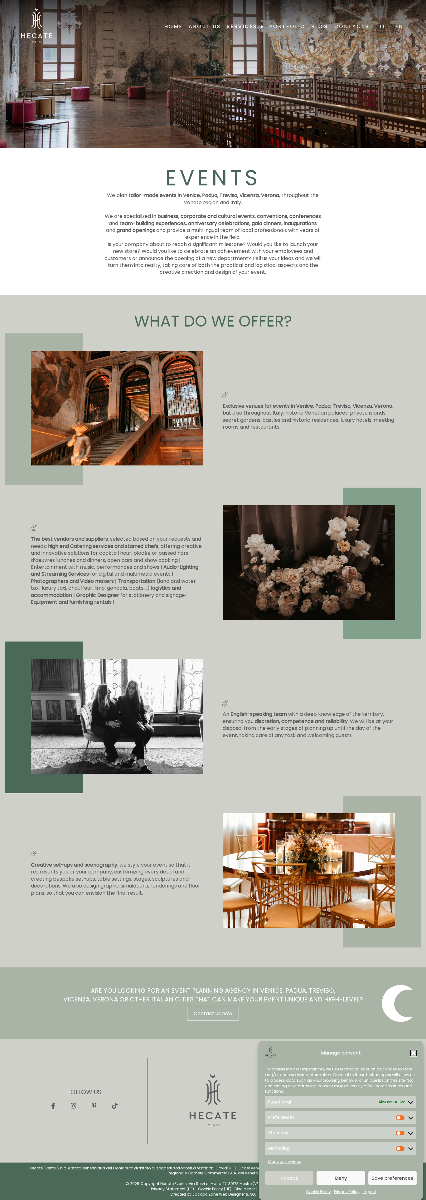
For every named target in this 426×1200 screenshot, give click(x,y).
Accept (289, 1178)
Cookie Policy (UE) (214, 1189)
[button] (413, 1053)
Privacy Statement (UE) (172, 1189)
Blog (319, 26)
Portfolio (287, 26)
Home (173, 26)
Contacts (351, 26)
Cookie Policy (318, 1192)
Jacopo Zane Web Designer (218, 1194)
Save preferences (392, 1178)
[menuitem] (387, 26)
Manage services (284, 1161)
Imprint (369, 1192)
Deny (341, 1178)
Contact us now (213, 1013)
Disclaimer (245, 1189)
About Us (205, 26)
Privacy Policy (347, 1192)
